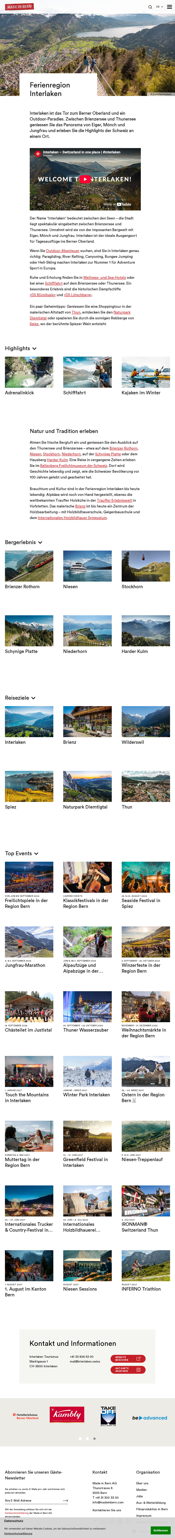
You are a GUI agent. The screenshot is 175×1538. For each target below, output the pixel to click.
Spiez (34, 324)
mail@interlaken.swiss (85, 1361)
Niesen (35, 454)
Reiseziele (17, 698)
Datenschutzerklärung (18, 1533)
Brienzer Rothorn (123, 448)
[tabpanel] (25, 1416)
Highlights (18, 348)
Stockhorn (51, 454)
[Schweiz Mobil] (108, 1416)
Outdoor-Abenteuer (62, 251)
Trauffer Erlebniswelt (114, 500)
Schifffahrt (54, 283)
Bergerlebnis (21, 542)
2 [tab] (87, 1438)
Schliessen (160, 1530)
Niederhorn (71, 454)
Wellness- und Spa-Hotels (104, 277)
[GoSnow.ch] (149, 1416)
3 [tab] (94, 1438)
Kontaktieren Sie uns (106, 1510)
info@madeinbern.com (108, 1502)
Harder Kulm (57, 460)
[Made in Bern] (19, 7)
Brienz (80, 506)
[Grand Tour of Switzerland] (67, 1416)
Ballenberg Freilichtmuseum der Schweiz (73, 466)
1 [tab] (80, 1438)
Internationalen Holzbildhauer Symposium (72, 518)
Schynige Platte (108, 454)
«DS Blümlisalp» (43, 295)
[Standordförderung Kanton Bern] (25, 1416)
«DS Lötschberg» (78, 295)
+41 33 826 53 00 (81, 1356)
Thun (76, 312)
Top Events (19, 853)
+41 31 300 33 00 (107, 1497)
